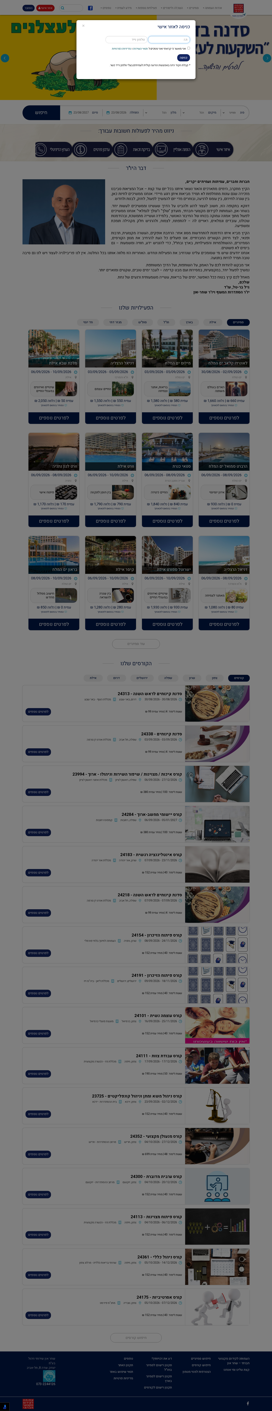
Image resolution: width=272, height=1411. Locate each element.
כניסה (183, 57)
